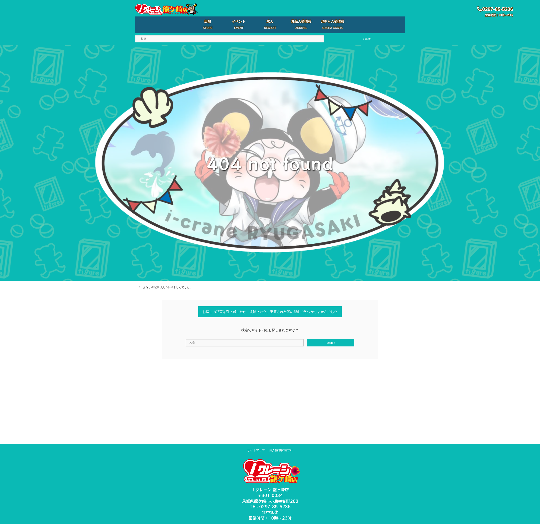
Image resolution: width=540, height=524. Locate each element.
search (367, 38)
